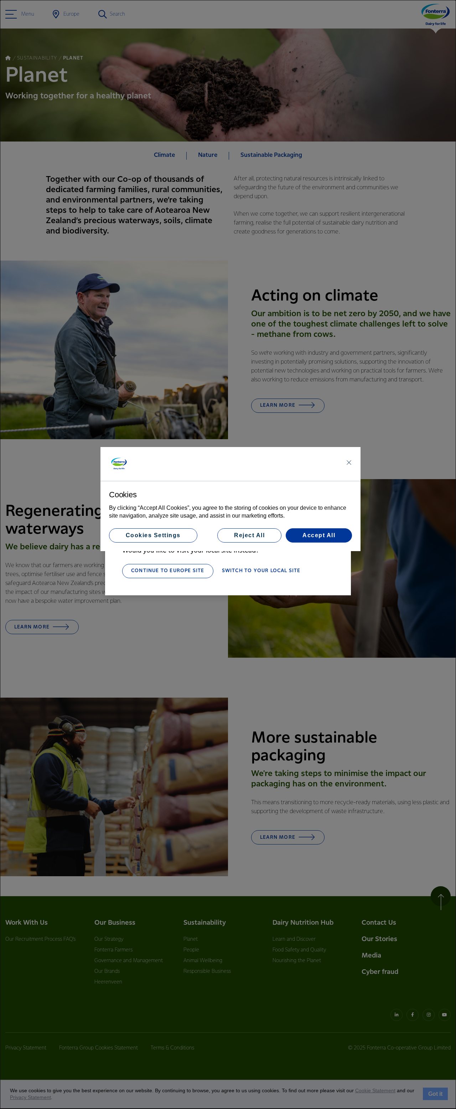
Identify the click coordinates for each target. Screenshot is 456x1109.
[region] (230, 499)
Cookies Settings (153, 535)
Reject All (249, 535)
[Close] (349, 462)
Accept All (318, 535)
